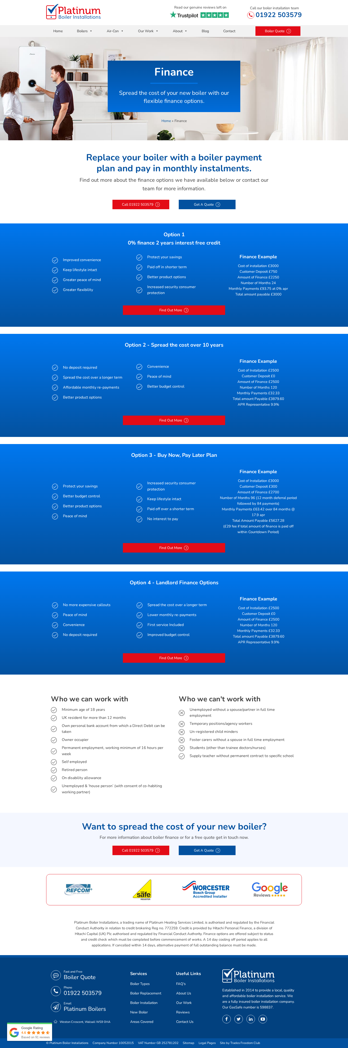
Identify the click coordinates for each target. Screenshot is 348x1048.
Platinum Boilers (85, 1009)
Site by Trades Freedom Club (240, 1043)
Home (58, 31)
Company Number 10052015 (113, 1043)
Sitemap (188, 1043)
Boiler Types (140, 983)
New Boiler (139, 1012)
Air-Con (113, 31)
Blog (205, 31)
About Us (183, 993)
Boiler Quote (80, 977)
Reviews (183, 1012)
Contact (229, 31)
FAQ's (181, 983)
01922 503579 (279, 14)
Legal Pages (207, 1043)
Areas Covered (141, 1021)
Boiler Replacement (145, 993)
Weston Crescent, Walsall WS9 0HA (85, 1022)
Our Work (146, 31)
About (178, 31)
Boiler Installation (144, 1002)
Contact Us (184, 1021)
